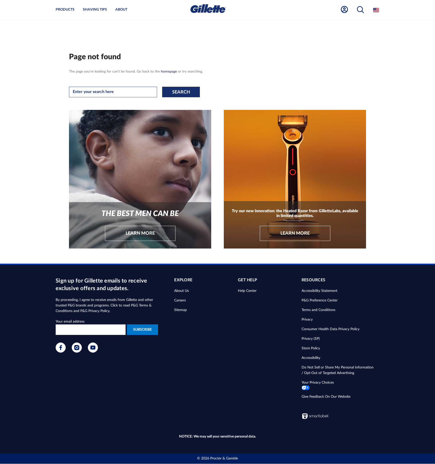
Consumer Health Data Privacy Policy (330, 329)
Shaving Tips (95, 9)
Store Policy (311, 348)
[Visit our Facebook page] (61, 351)
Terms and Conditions (318, 310)
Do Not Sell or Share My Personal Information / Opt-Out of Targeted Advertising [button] (338, 370)
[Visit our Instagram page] (77, 351)
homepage (169, 71)
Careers (180, 300)
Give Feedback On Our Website (326, 396)
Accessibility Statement (319, 291)
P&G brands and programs (88, 305)
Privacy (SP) (311, 339)
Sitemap (180, 310)
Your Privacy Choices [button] (318, 382)
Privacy (307, 319)
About (121, 9)
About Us (181, 291)
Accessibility (311, 358)
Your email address (70, 321)
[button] (360, 10)
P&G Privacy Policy (95, 311)
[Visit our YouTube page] (93, 351)
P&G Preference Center (320, 300)
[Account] (344, 9)
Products (65, 9)
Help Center (247, 291)
